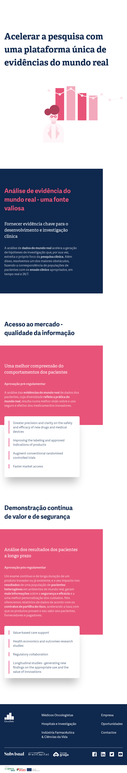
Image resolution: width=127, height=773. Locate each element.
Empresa (107, 715)
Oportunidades (112, 724)
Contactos (108, 732)
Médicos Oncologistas (57, 715)
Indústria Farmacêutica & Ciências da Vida (58, 734)
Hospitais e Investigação (59, 724)
